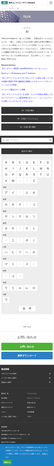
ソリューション (32, 393)
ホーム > (4, 8)
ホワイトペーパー (7, 402)
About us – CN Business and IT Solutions (18, 73)
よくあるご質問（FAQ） (9, 416)
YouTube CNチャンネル (9, 430)
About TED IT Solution (8, 442)
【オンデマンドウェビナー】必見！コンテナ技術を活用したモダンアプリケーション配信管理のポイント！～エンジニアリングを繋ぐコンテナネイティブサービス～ (27, 97)
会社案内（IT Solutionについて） (11, 438)
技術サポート (31, 407)
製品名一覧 (5, 393)
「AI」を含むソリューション (27, 119)
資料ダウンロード (27, 355)
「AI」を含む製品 (27, 110)
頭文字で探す (27, 151)
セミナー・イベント (33, 398)
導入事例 (4, 398)
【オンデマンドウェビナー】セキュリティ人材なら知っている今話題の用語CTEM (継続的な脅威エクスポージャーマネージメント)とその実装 (27, 81)
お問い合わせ (27, 346)
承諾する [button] (7, 462)
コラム (3, 412)
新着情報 (4, 427)
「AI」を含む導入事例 (27, 127)
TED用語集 (30, 412)
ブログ (29, 416)
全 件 (27, 308)
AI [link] (20, 38)
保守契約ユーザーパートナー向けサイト (14, 434)
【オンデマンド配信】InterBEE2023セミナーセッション (24, 68)
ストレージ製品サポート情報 (13, 90)
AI (17, 8)
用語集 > (12, 8)
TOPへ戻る (27, 327)
